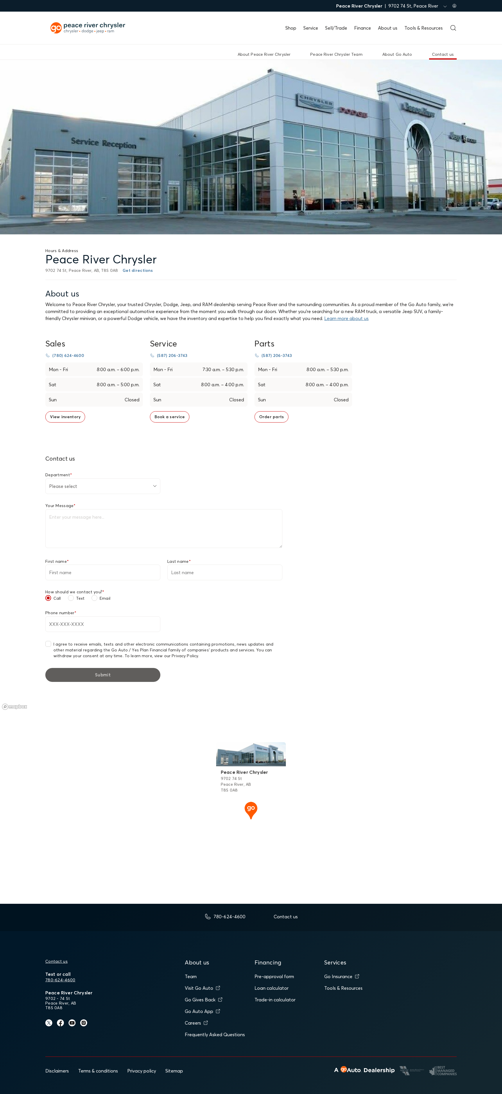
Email (105, 598)
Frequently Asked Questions (215, 1034)
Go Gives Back (200, 1000)
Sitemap (174, 1071)
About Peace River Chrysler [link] (264, 54)
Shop (290, 28)
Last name (179, 561)
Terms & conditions (98, 1071)
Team (191, 976)
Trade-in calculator (274, 1000)
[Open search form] (453, 27)
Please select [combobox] (63, 486)
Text (80, 598)
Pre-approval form (274, 976)
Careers (193, 1023)
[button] (251, 810)
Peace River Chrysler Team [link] (336, 54)
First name (57, 561)
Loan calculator (271, 988)
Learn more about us (346, 318)
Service (310, 28)
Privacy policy (141, 1071)
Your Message (60, 505)
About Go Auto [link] (397, 54)
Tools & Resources (423, 28)
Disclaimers (57, 1071)
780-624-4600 (60, 979)
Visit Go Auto (199, 988)
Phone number (61, 612)
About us (387, 28)
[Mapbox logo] (14, 706)
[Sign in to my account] (454, 5)
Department (58, 475)
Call (57, 598)
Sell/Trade (336, 28)
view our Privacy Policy (176, 655)
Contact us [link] (443, 54)
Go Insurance (338, 976)
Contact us (56, 961)
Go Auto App (199, 1011)
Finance (362, 28)
